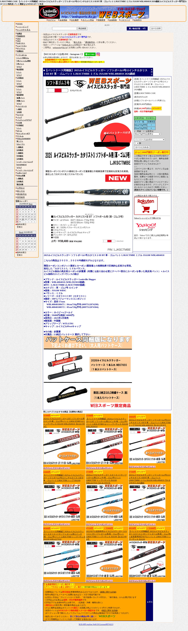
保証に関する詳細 (109, 610)
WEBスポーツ (68, 45)
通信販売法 (90, 42)
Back (21, 232)
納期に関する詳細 (108, 592)
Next (30, 204)
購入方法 (77, 42)
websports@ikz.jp (60, 47)
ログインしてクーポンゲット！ (56, 468)
